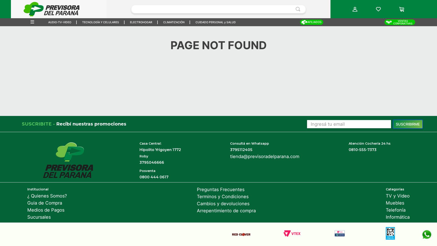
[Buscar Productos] (299, 9)
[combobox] (218, 9)
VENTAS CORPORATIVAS (402, 22)
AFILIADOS (314, 22)
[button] (355, 9)
